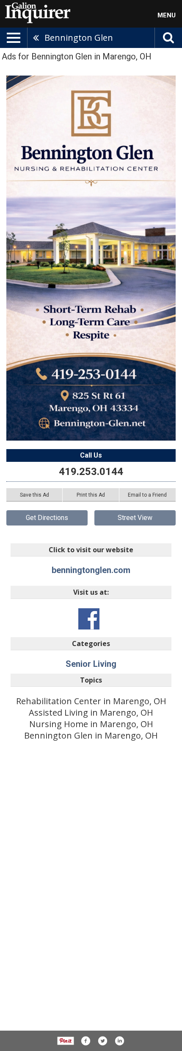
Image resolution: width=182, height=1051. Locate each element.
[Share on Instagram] (119, 1041)
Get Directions (47, 518)
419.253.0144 (91, 472)
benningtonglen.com (91, 570)
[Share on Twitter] (102, 1041)
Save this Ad (34, 495)
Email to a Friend (147, 495)
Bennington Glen (78, 37)
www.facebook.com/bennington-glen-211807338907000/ (88, 618)
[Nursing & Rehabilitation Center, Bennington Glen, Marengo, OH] (91, 258)
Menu (166, 15)
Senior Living (91, 664)
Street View (135, 518)
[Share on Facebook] (85, 1041)
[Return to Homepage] (36, 12)
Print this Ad (91, 495)
